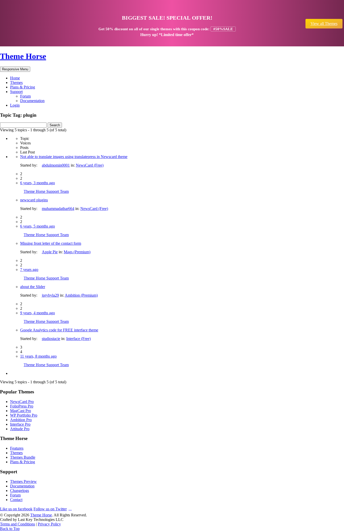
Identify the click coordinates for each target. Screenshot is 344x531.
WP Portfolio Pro (23, 415)
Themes (16, 82)
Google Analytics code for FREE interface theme (59, 330)
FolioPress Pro (21, 406)
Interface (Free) (78, 338)
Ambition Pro (21, 420)
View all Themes (324, 23)
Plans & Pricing (22, 87)
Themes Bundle (22, 457)
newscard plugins (34, 200)
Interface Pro (20, 424)
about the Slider (32, 287)
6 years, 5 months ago (37, 226)
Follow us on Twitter (50, 509)
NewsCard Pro (22, 401)
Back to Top (10, 528)
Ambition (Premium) (81, 295)
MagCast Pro (20, 411)
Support (16, 91)
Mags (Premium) (77, 252)
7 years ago (29, 269)
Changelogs (19, 490)
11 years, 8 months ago (38, 356)
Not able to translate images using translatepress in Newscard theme (73, 156)
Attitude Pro (19, 429)
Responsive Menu (15, 69)
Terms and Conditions (17, 524)
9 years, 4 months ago (37, 313)
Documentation (32, 101)
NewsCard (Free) (90, 165)
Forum (25, 96)
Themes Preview (23, 481)
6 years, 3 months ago (37, 183)
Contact (16, 499)
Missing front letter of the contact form (50, 243)
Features (16, 448)
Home (15, 78)
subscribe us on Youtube (70, 508)
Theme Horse (23, 56)
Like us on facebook (16, 509)
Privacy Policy (49, 524)
